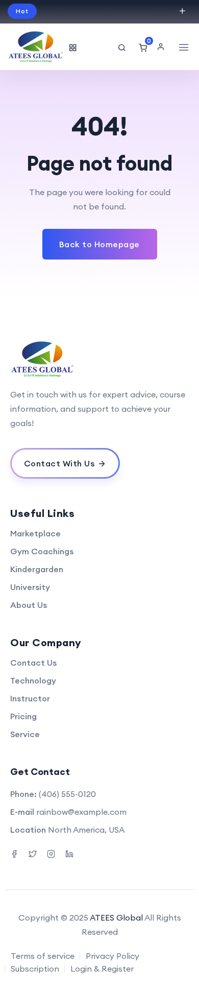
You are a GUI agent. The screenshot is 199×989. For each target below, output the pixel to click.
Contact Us (33, 662)
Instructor (30, 698)
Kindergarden (36, 569)
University (30, 587)
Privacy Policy (112, 956)
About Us (28, 605)
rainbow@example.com (81, 812)
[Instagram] (51, 852)
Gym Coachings (41, 551)
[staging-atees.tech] (36, 46)
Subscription (35, 968)
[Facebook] (14, 852)
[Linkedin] (69, 852)
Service (25, 734)
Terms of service (42, 956)
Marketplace (35, 533)
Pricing (23, 716)
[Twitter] (33, 852)
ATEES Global (116, 917)
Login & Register (102, 968)
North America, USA (86, 830)
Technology (33, 680)
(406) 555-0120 (67, 794)
